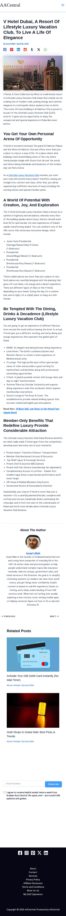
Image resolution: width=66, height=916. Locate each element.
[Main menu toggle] (63, 5)
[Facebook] (4, 49)
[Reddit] (25, 49)
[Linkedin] (18, 49)
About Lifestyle (13, 685)
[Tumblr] (31, 49)
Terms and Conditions (33, 887)
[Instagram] (26, 853)
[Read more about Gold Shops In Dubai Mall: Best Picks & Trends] (33, 710)
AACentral (10, 5)
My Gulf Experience (33, 894)
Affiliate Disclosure (33, 883)
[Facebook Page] (20, 853)
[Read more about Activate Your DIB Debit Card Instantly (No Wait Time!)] (33, 654)
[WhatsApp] (45, 49)
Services (33, 876)
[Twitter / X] (38, 49)
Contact (33, 872)
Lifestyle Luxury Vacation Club (24, 175)
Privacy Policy (33, 879)
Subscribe (53, 784)
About (33, 868)
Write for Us (33, 890)
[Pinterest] (11, 49)
